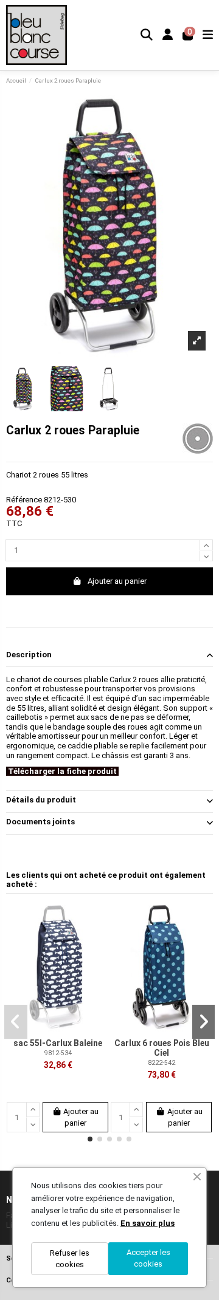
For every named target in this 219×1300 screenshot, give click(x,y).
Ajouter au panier (117, 581)
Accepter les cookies (148, 1258)
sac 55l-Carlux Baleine (57, 1043)
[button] (90, 1139)
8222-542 (161, 1063)
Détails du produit (41, 799)
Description (29, 654)
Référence (24, 499)
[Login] (168, 35)
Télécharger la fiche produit (62, 771)
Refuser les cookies (69, 1259)
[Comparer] (98, 919)
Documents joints (40, 821)
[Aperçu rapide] (98, 939)
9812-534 (58, 1053)
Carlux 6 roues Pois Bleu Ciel (161, 1048)
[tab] (110, 656)
